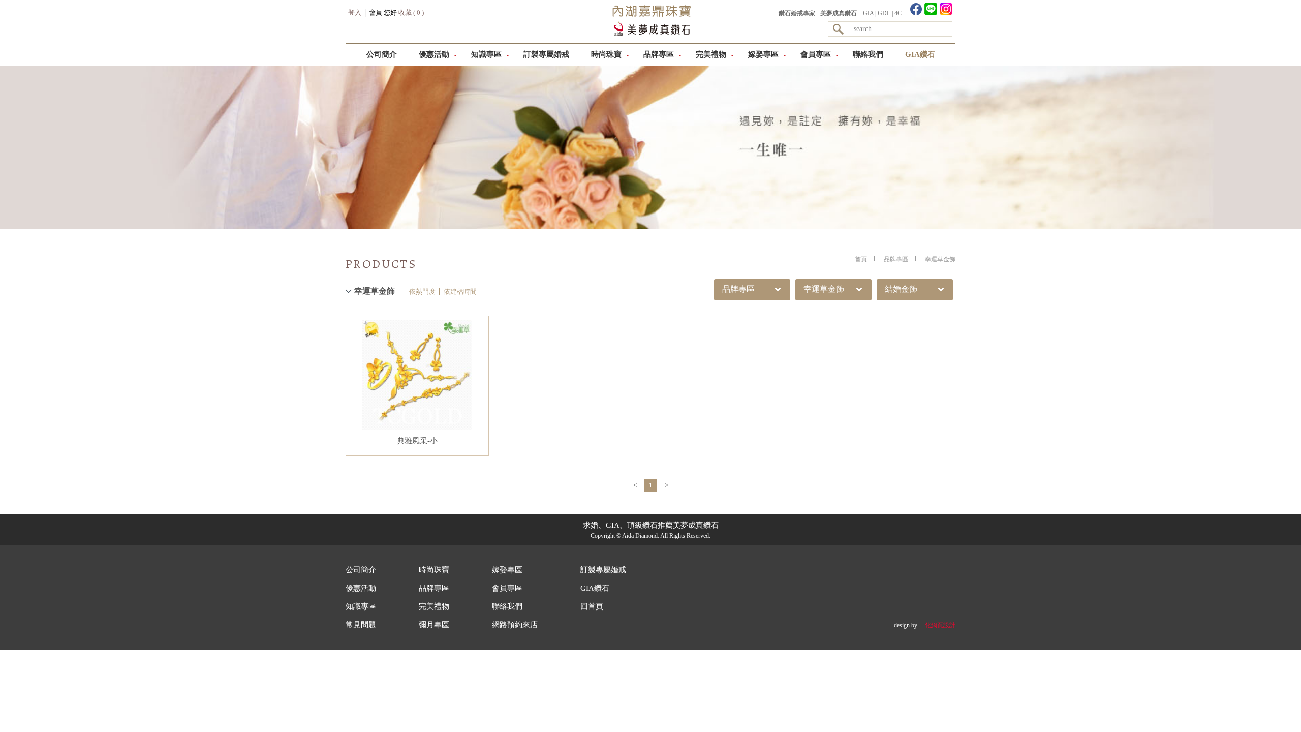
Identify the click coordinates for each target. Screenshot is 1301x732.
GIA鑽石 (920, 54)
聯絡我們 (868, 54)
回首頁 (591, 606)
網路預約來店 (515, 625)
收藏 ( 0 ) (411, 12)
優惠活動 (434, 54)
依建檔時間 (460, 291)
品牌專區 (658, 54)
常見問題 (361, 625)
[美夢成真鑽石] (650, 33)
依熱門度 (422, 291)
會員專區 (815, 54)
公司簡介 (381, 54)
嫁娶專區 (763, 54)
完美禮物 (711, 54)
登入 (354, 12)
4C (898, 13)
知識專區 (486, 54)
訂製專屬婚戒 (546, 54)
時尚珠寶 (606, 54)
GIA (868, 13)
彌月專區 (434, 625)
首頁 (861, 259)
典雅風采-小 (417, 441)
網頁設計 (943, 625)
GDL (884, 13)
